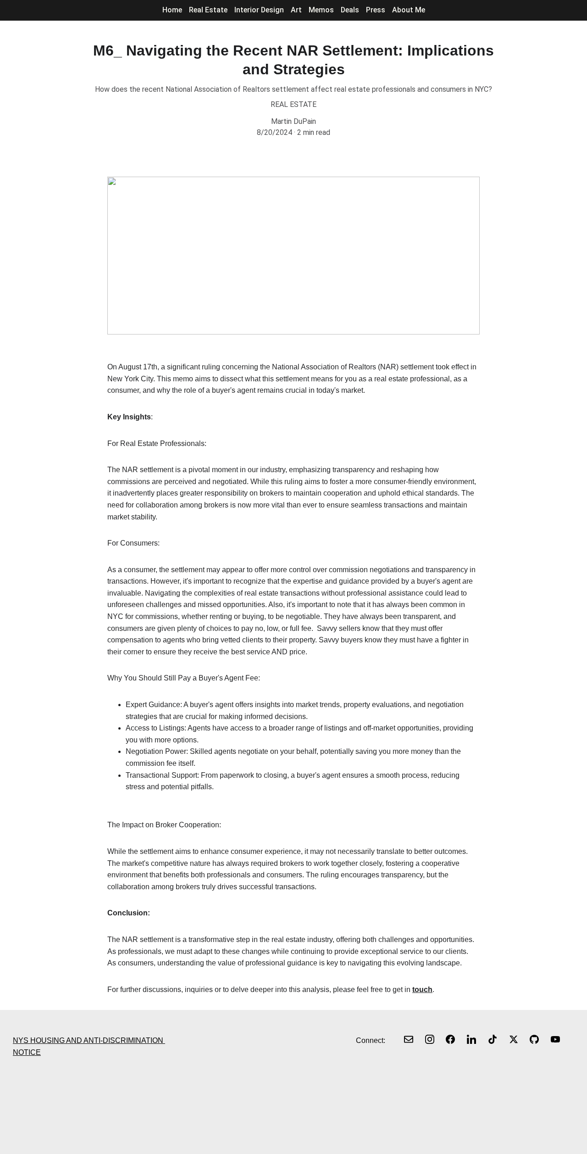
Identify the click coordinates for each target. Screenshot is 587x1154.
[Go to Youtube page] (555, 1039)
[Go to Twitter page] (513, 1039)
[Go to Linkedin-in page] (471, 1039)
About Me (408, 10)
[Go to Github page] (534, 1039)
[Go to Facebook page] (450, 1039)
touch (422, 989)
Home (172, 10)
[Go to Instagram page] (429, 1039)
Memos (321, 10)
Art (296, 10)
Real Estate (208, 10)
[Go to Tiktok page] (492, 1039)
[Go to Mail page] (408, 1039)
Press (375, 10)
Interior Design (259, 10)
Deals (350, 10)
